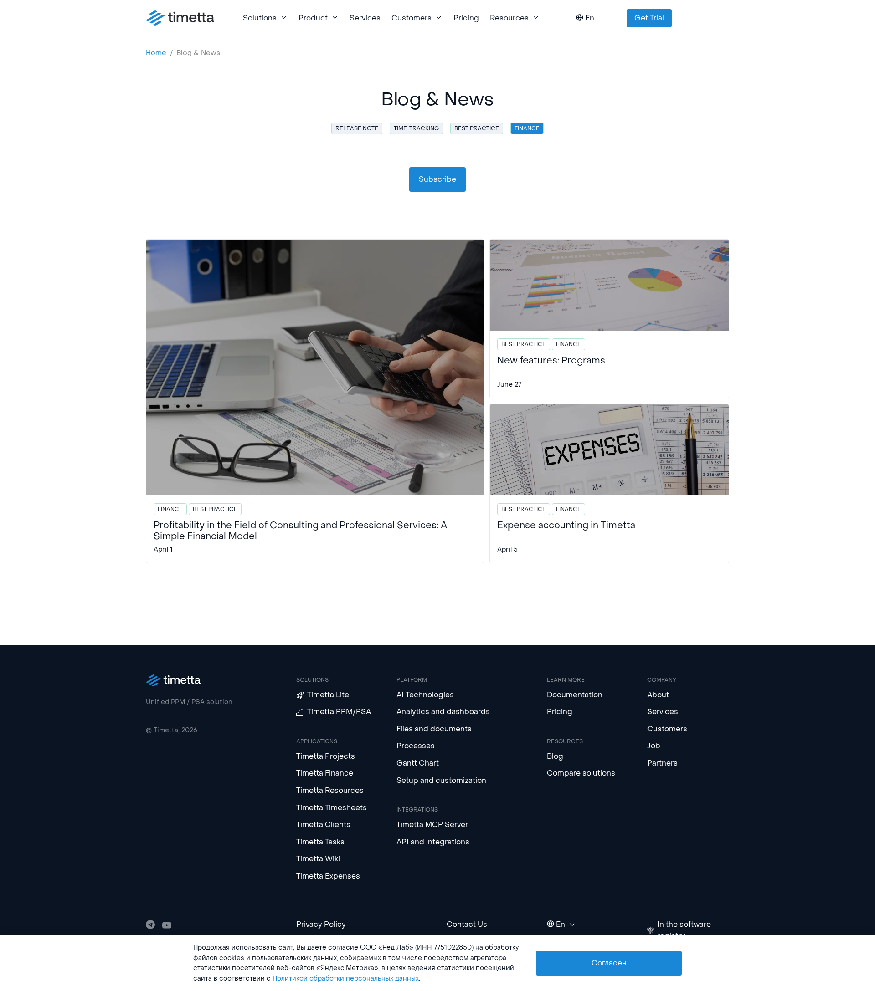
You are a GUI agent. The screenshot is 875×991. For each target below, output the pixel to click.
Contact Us (467, 924)
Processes (415, 746)
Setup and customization (441, 780)
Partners (662, 763)
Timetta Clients (323, 824)
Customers (667, 729)
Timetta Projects (325, 756)
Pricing (466, 18)
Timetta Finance (324, 773)
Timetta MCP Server (432, 824)
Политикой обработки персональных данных (346, 978)
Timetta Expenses (328, 876)
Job (653, 746)
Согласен (609, 963)
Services (365, 18)
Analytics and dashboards (443, 711)
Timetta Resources (330, 790)
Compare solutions (581, 773)
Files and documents (434, 729)
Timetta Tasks (320, 842)
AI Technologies (425, 695)
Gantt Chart (417, 763)
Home (156, 52)
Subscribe (437, 179)
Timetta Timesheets (331, 807)
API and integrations (432, 842)
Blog (555, 756)
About (658, 695)
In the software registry (684, 930)
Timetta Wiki (318, 858)
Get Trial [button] (649, 18)
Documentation (574, 695)
